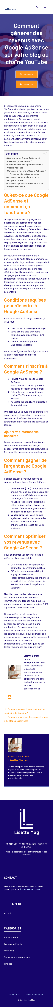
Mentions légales (34, 995)
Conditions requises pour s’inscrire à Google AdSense (25, 166)
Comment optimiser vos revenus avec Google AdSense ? (25, 185)
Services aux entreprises (17, 957)
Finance (8, 963)
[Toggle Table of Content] (43, 154)
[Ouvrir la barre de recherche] (37, 7)
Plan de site (16, 995)
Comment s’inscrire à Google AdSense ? (26, 171)
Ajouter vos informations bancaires (24, 174)
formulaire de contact (30, 889)
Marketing (9, 950)
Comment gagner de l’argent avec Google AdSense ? (23, 179)
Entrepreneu (10, 937)
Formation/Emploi (13, 944)
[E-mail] (9, 697)
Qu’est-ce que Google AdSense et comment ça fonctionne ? (23, 159)
